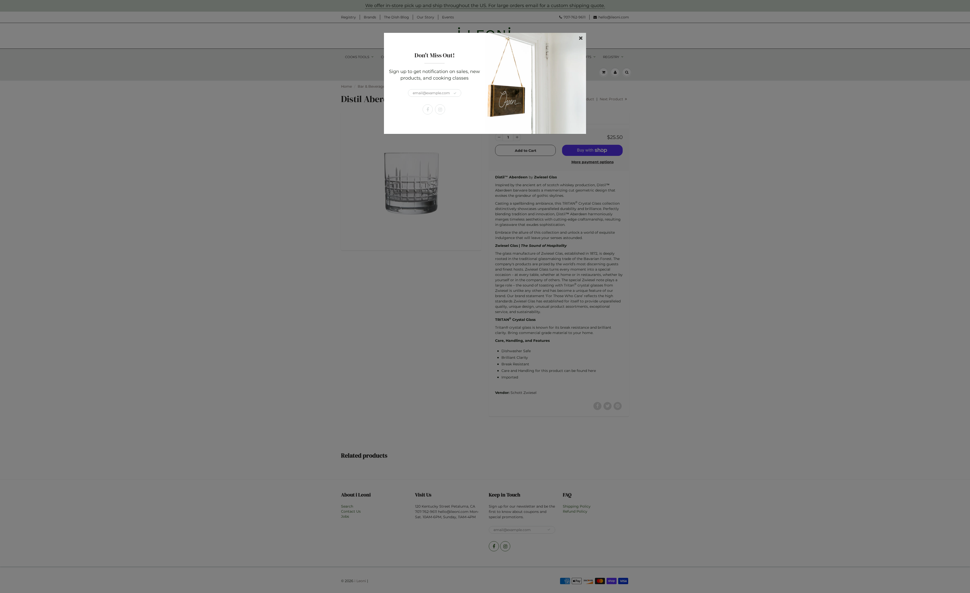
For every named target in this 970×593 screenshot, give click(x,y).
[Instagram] (440, 109)
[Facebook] (428, 109)
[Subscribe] (455, 93)
